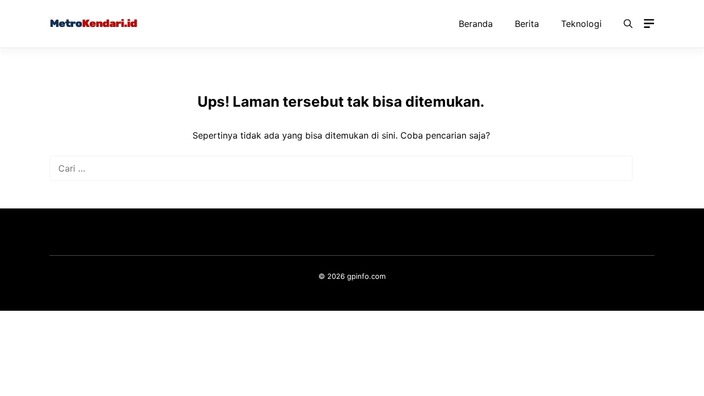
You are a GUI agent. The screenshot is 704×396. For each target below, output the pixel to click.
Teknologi (581, 23)
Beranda (476, 23)
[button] (628, 23)
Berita (527, 23)
